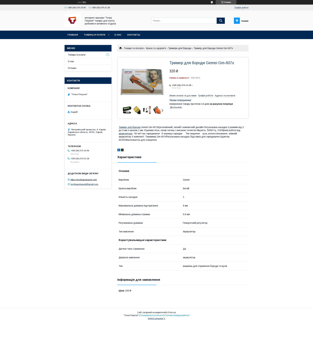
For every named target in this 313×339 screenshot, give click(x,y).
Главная (72, 35)
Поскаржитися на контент (151, 315)
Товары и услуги (94, 35)
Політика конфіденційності (177, 315)
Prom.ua (172, 312)
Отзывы (72, 68)
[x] (122, 150)
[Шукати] (221, 21)
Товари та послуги (134, 48)
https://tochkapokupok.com (84, 179)
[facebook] (118, 150)
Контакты (133, 35)
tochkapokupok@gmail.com (84, 184)
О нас (117, 35)
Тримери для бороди (179, 48)
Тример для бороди (130, 127)
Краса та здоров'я (156, 48)
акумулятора (125, 133)
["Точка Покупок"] (73, 26)
